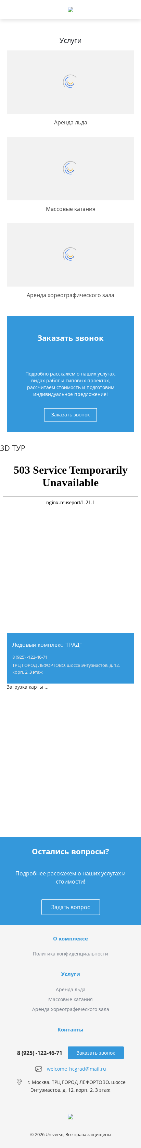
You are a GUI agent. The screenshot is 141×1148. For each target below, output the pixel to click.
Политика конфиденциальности (70, 953)
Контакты (70, 1029)
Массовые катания (70, 999)
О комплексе (70, 938)
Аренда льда (71, 989)
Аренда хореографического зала (70, 1009)
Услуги (70, 973)
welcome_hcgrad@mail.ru (76, 1069)
